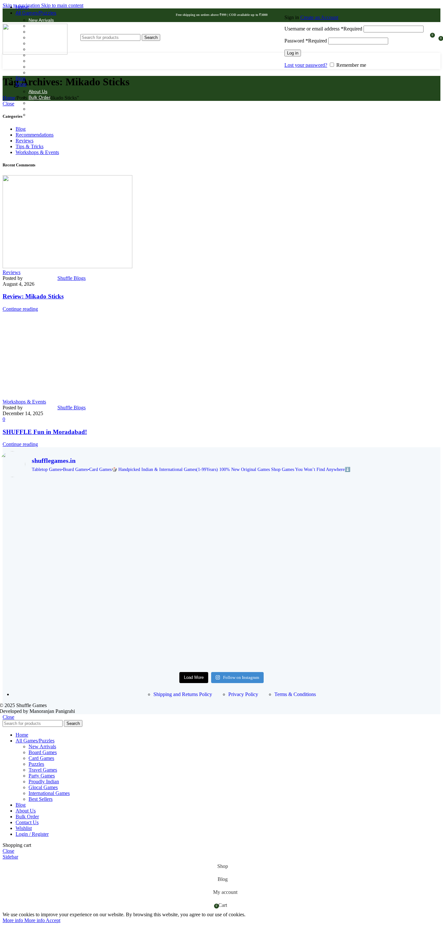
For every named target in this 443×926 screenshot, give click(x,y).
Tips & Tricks (29, 146)
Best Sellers (41, 799)
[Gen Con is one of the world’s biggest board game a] (221, 499)
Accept (53, 920)
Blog (21, 129)
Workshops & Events (37, 152)
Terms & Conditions (295, 694)
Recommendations (35, 135)
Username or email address (323, 28)
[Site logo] (35, 52)
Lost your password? (305, 65)
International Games (49, 793)
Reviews (24, 140)
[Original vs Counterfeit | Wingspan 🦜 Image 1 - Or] (221, 613)
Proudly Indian (43, 61)
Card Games (41, 758)
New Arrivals (41, 20)
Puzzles (36, 66)
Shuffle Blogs (71, 278)
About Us (38, 91)
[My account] (354, 8)
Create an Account (319, 17)
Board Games (43, 752)
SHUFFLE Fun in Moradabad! (45, 431)
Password (305, 40)
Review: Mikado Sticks (33, 296)
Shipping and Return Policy (56, 103)
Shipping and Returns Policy (182, 694)
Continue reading (20, 309)
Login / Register (32, 834)
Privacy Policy (243, 694)
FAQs (34, 109)
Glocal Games (43, 787)
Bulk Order (40, 97)
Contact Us (40, 114)
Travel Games (43, 72)
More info (24, 920)
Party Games (42, 775)
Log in (292, 53)
